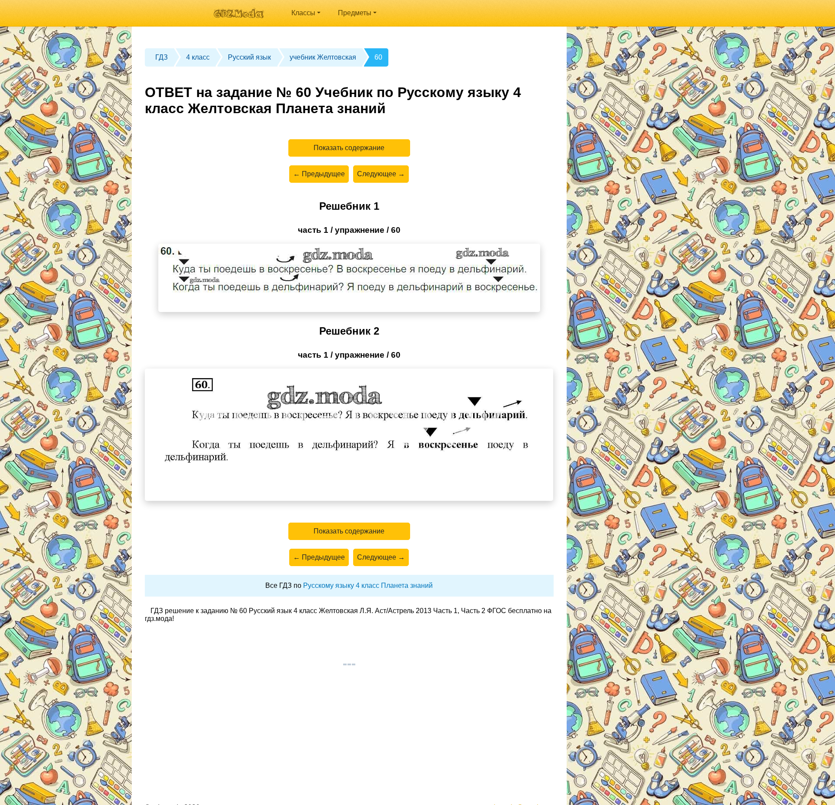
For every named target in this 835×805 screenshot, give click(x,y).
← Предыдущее (319, 174)
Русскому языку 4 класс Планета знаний (368, 585)
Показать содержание (349, 147)
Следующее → (381, 174)
